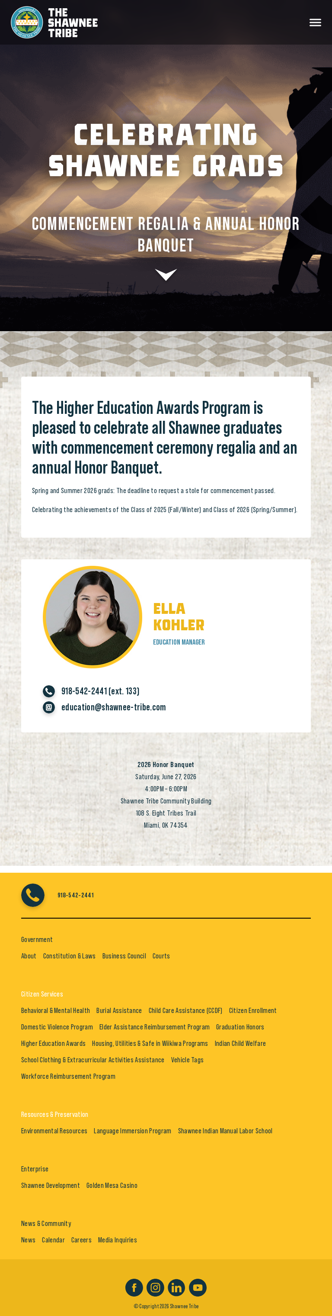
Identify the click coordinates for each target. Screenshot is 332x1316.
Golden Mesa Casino (111, 1185)
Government (37, 939)
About (29, 956)
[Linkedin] (176, 1286)
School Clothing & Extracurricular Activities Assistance (93, 1060)
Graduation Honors (240, 1027)
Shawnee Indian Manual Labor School (225, 1131)
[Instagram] (155, 1286)
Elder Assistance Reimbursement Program (154, 1027)
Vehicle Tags (187, 1060)
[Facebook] (134, 1286)
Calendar (53, 1240)
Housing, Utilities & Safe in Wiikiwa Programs (150, 1043)
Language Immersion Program (132, 1131)
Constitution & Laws (69, 956)
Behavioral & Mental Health (55, 1010)
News (28, 1240)
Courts (161, 956)
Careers (81, 1240)
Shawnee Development (50, 1185)
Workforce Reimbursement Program (68, 1076)
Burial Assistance (119, 1010)
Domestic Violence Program (57, 1027)
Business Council (124, 956)
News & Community (46, 1223)
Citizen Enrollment (253, 1010)
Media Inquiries (117, 1240)
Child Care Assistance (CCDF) (186, 1010)
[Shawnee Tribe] (54, 20)
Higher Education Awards (53, 1043)
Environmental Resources (54, 1131)
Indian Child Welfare (240, 1043)
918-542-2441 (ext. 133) (100, 691)
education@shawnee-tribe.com (113, 707)
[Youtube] (198, 1286)
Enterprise (34, 1169)
